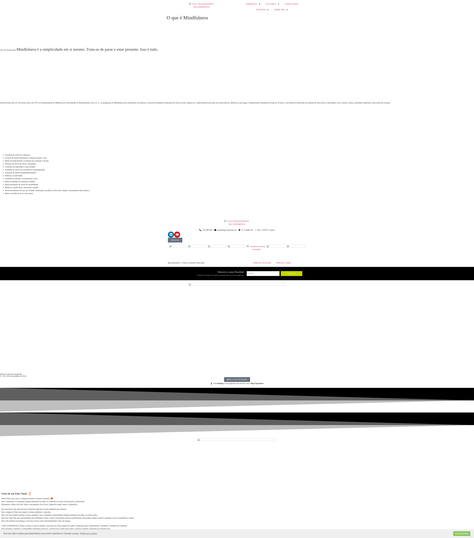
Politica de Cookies (283, 263)
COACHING (271, 4)
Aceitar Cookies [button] (461, 534)
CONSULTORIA (291, 4)
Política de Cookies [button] (88, 533)
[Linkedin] (171, 235)
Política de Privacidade (262, 263)
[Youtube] (177, 235)
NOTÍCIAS (261, 10)
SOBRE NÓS (279, 10)
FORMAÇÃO (251, 4)
